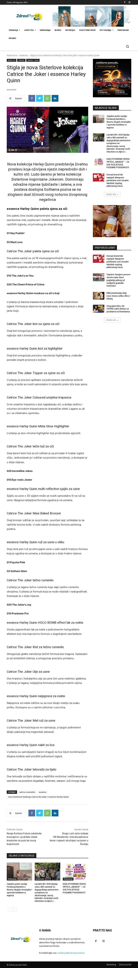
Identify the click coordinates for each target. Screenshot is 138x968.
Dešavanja (12, 879)
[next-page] (14, 909)
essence (42, 792)
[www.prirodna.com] (112, 221)
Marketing (111, 964)
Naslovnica (12, 55)
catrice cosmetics (27, 792)
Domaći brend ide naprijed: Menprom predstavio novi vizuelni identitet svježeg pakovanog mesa (118, 180)
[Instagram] (129, 2)
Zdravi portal (125, 964)
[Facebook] (125, 2)
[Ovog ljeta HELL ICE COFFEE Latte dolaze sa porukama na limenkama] (98, 309)
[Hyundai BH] (112, 78)
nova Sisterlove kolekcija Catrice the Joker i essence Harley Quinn (38, 796)
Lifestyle (21, 60)
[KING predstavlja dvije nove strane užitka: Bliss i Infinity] (98, 296)
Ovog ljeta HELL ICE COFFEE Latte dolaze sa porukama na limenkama (118, 309)
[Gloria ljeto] (92, 16)
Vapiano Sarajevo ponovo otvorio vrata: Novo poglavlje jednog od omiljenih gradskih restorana (118, 280)
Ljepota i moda (33, 60)
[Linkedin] (55, 98)
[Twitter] (39, 98)
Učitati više (111, 194)
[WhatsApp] (47, 98)
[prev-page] (9, 909)
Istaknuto (23, 55)
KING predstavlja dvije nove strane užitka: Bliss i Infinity (118, 296)
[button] (127, 46)
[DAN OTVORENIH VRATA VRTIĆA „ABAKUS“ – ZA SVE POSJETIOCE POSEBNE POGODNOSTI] (75, 871)
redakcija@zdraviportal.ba (71, 952)
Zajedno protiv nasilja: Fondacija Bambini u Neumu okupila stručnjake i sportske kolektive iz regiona (19, 889)
